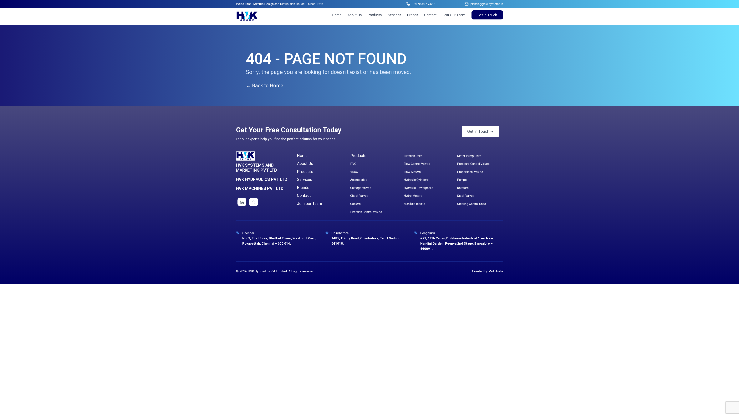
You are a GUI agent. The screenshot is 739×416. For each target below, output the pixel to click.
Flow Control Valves (417, 164)
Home (336, 15)
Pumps (462, 180)
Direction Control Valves (366, 212)
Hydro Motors (413, 196)
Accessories (358, 180)
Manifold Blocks (414, 204)
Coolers (355, 204)
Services (394, 15)
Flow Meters (412, 172)
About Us (355, 15)
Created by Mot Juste (487, 271)
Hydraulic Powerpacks (418, 188)
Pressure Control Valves (473, 164)
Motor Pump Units (469, 156)
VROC (354, 172)
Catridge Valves (360, 188)
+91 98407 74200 (424, 4)
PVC (353, 164)
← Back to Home (264, 85)
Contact (430, 15)
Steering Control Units (471, 204)
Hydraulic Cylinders (416, 180)
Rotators (463, 188)
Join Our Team (453, 15)
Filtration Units (413, 156)
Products (375, 15)
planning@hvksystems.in (487, 4)
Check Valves (359, 196)
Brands (412, 15)
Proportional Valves (470, 172)
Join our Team (309, 203)
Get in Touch (487, 15)
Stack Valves (465, 196)
